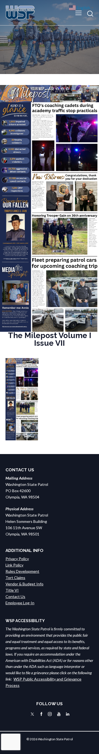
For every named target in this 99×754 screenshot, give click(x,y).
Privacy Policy (17, 558)
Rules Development (22, 571)
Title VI (12, 590)
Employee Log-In (20, 602)
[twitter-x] (32, 714)
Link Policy (14, 565)
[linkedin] (68, 714)
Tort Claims (15, 577)
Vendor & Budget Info (24, 584)
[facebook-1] (41, 714)
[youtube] (59, 714)
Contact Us (15, 596)
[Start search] (90, 13)
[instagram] (50, 714)
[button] (78, 12)
